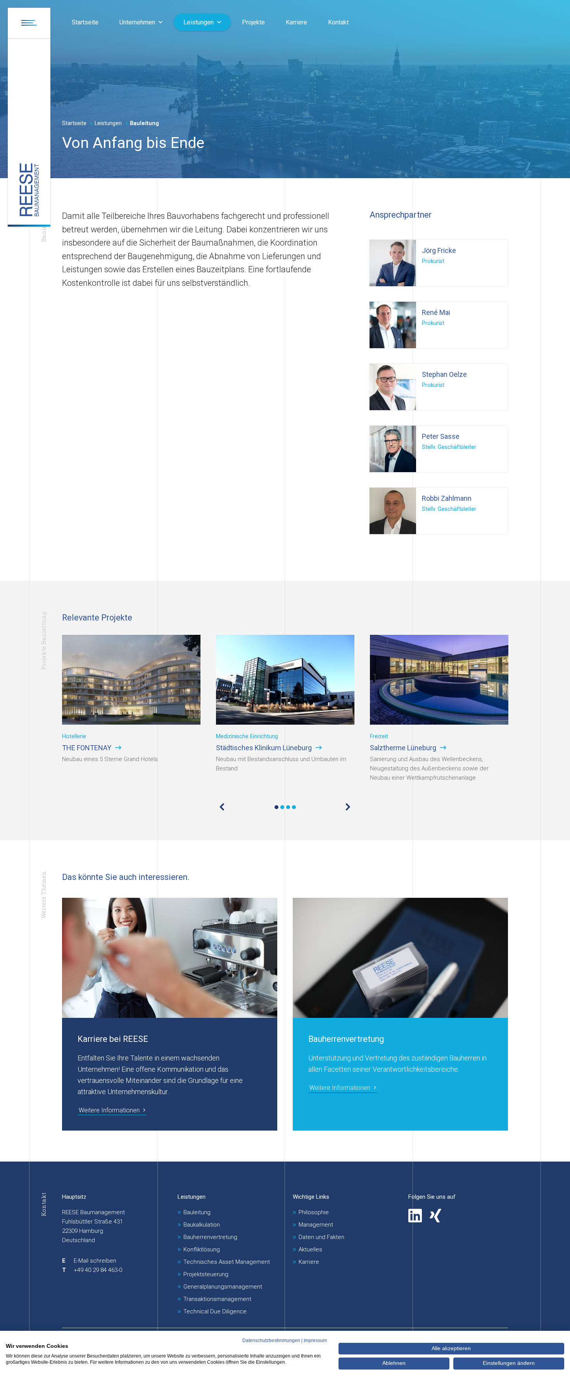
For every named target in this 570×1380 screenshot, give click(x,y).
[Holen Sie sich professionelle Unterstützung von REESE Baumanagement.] (29, 190)
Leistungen (192, 1196)
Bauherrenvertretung (346, 1039)
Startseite (74, 123)
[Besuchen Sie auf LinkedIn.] (415, 1216)
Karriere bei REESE (113, 1039)
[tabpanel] (131, 708)
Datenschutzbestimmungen (271, 1340)
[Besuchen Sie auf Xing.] (435, 1216)
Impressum (315, 1340)
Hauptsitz (74, 1196)
